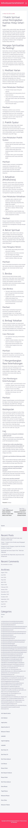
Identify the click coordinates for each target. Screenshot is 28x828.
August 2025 (4, 601)
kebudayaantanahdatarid (12, 2)
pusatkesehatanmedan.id (19, 640)
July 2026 (3, 575)
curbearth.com (4, 690)
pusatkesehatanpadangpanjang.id (9, 645)
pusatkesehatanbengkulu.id (19, 633)
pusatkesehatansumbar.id (19, 628)
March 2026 (4, 584)
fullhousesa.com (20, 676)
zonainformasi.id (16, 707)
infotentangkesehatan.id (7, 683)
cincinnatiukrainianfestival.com (8, 676)
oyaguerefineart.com (6, 678)
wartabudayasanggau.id (12, 662)
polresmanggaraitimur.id (7, 681)
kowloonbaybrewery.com (7, 696)
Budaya (9, 502)
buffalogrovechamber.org (7, 666)
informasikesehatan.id (18, 683)
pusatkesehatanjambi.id (6, 633)
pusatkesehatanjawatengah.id (8, 631)
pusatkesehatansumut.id (7, 628)
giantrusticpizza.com (12, 703)
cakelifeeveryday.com (14, 686)
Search (3, 525)
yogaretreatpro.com (19, 700)
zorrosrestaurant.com (16, 669)
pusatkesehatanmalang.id (7, 650)
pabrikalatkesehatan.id (18, 623)
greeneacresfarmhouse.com (7, 674)
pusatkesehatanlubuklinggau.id (8, 648)
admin (13, 13)
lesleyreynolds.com (5, 693)
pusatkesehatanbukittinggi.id (8, 643)
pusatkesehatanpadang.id (18, 642)
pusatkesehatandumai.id (7, 647)
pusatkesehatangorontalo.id (8, 638)
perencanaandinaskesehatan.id (8, 624)
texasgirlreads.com (13, 667)
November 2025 (5, 594)
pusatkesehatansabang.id (7, 640)
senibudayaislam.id (5, 660)
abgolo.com (24, 696)
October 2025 (4, 596)
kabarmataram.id (5, 686)
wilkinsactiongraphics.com (19, 671)
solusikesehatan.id (5, 621)
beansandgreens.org (6, 688)
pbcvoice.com (23, 678)
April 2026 (3, 582)
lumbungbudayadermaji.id (16, 659)
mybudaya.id (4, 662)
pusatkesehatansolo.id (21, 648)
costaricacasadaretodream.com (16, 698)
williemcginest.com (5, 669)
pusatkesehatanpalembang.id (20, 647)
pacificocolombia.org (13, 690)
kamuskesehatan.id (5, 684)
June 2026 (3, 577)
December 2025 (5, 592)
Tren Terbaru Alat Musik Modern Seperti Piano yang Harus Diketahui (7, 512)
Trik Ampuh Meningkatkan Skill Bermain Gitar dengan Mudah (20, 512)
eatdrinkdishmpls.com (19, 666)
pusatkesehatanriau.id (21, 631)
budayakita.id (14, 657)
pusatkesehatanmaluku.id (7, 635)
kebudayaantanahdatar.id (16, 660)
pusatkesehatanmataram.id (20, 650)
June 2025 (3, 606)
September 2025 (5, 599)
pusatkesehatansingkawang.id (19, 652)
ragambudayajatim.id (6, 657)
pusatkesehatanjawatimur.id (20, 626)
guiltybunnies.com (5, 672)
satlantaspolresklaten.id (18, 664)
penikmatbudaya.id (5, 659)
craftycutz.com (4, 667)
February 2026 (4, 587)
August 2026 (4, 572)
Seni (2, 616)
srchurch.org (4, 703)
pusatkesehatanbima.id (6, 652)
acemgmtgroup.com (15, 672)
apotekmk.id (4, 655)
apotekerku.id (19, 654)
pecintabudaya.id (18, 655)
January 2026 (4, 589)
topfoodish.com (22, 690)
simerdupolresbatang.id (6, 664)
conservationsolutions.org (17, 688)
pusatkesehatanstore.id (6, 623)
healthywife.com (15, 678)
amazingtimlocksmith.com (7, 679)
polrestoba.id (16, 681)
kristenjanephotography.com (8, 702)
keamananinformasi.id (6, 707)
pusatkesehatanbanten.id (7, 626)
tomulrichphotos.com (16, 693)
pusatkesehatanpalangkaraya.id (8, 654)
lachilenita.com (17, 696)
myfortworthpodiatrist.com (7, 700)
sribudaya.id (21, 662)
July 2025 (3, 604)
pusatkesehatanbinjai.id (6, 642)
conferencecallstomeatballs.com (9, 705)
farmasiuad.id (10, 655)
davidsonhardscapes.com (7, 671)
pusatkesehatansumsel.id (7, 630)
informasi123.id (5, 708)
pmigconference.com (14, 691)
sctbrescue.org (18, 702)
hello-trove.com (5, 691)
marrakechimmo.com (19, 679)
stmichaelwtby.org (21, 705)
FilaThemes (14, 822)
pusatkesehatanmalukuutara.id (8, 636)
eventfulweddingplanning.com (8, 695)
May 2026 (3, 579)
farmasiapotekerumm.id (16, 684)
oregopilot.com (4, 698)
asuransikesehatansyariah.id (16, 621)
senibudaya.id (21, 657)
